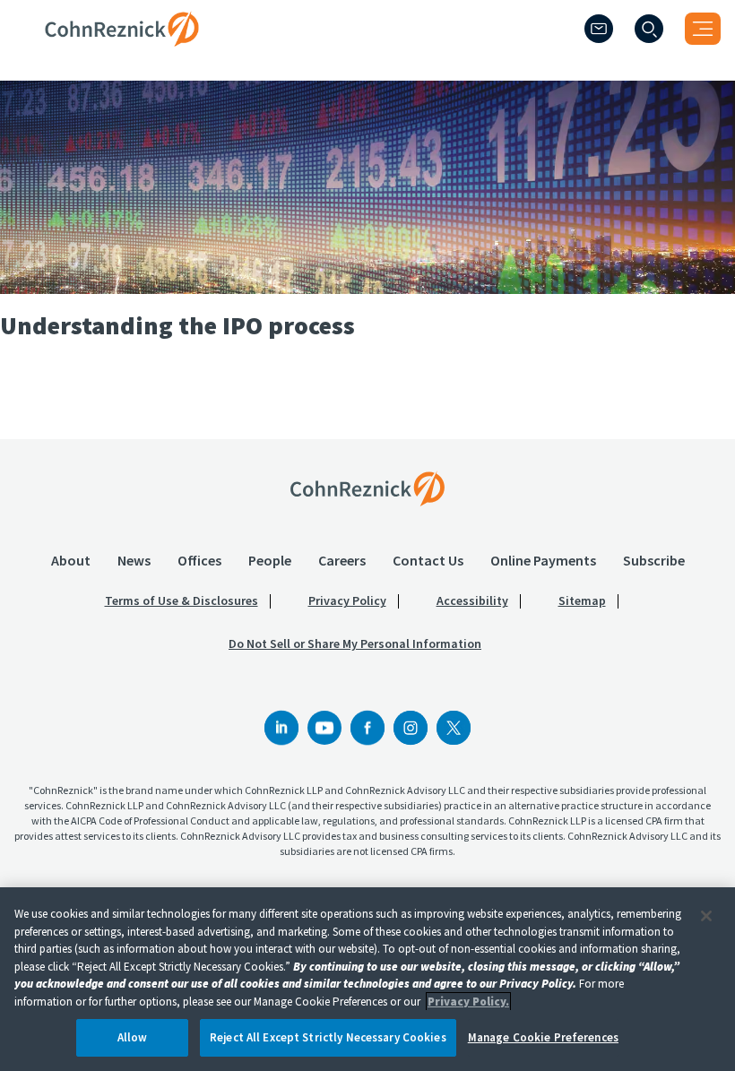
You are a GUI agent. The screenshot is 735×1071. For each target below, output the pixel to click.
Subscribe (654, 560)
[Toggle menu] (703, 29)
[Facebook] (367, 728)
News (134, 560)
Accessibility (472, 600)
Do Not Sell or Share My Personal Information (355, 643)
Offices (199, 560)
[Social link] (281, 728)
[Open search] (649, 28)
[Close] (706, 916)
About (71, 560)
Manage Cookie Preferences (543, 1037)
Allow (132, 1037)
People (269, 560)
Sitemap (582, 600)
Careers (342, 560)
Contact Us (428, 560)
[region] (367, 979)
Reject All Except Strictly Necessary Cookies (328, 1037)
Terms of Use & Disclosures (181, 600)
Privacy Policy (347, 600)
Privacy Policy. (468, 1001)
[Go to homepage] (367, 488)
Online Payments (543, 560)
